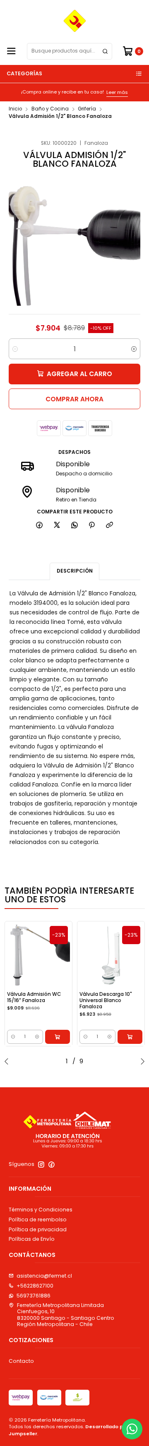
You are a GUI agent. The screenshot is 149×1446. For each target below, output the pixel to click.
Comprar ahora (74, 399)
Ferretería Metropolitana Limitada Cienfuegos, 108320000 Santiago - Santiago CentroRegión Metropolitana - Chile (65, 1315)
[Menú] (11, 51)
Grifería (87, 109)
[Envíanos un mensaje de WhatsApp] (132, 1429)
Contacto (21, 1360)
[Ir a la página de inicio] (74, 20)
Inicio (15, 109)
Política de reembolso (38, 1219)
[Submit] (105, 51)
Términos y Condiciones (40, 1209)
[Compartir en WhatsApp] (74, 525)
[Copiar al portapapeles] (109, 525)
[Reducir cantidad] (15, 349)
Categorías (24, 73)
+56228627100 (35, 1285)
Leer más (101, 92)
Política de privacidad (38, 1229)
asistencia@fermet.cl (44, 1275)
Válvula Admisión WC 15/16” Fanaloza (34, 997)
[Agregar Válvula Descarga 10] (130, 1037)
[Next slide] (141, 1061)
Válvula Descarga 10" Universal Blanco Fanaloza (105, 1000)
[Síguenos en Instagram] (41, 1164)
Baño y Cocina (50, 109)
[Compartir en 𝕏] (57, 525)
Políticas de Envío (32, 1238)
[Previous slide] (8, 1061)
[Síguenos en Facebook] (51, 1164)
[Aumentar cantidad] (134, 349)
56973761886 (33, 1295)
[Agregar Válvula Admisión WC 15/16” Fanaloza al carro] (57, 1037)
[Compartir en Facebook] (40, 525)
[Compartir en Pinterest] (92, 525)
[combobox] (69, 51)
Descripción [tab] (75, 571)
